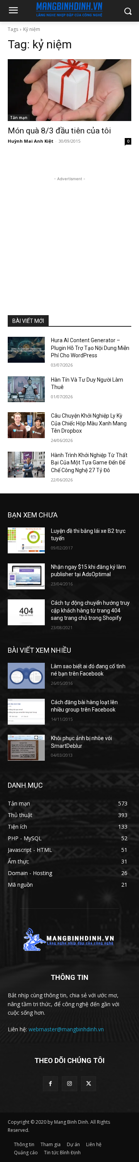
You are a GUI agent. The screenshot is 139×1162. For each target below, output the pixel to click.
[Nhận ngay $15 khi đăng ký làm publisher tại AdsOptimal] (26, 576)
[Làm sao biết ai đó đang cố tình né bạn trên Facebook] (26, 676)
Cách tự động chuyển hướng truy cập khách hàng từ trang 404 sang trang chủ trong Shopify (90, 610)
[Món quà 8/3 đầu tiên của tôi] (69, 90)
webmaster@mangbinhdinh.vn (66, 1029)
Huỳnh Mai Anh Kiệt (30, 141)
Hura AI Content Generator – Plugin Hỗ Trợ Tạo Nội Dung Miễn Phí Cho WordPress (90, 347)
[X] (88, 1083)
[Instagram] (69, 1083)
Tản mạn (18, 117)
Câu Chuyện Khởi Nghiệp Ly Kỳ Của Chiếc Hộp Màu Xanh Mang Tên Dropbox (89, 423)
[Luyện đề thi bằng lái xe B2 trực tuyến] (26, 540)
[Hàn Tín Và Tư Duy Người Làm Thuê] (26, 389)
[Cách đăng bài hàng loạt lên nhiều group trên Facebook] (26, 712)
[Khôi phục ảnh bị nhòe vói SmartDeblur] (26, 748)
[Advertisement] (69, 231)
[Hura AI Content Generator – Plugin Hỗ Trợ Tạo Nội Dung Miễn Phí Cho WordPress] (26, 350)
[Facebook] (50, 1083)
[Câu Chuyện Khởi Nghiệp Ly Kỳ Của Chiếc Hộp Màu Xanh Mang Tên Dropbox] (26, 425)
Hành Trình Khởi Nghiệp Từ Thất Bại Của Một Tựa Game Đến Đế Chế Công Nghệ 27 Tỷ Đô (89, 462)
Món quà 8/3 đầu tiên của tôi (59, 130)
